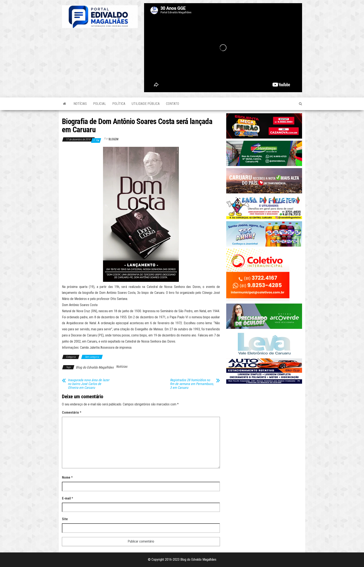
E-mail (67, 498)
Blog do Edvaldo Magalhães (95, 367)
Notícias (80, 104)
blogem (113, 139)
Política (118, 104)
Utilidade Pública (146, 104)
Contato (172, 104)
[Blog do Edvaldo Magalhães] (64, 103)
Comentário (71, 412)
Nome (67, 477)
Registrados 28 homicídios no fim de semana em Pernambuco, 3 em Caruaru (192, 384)
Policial (99, 104)
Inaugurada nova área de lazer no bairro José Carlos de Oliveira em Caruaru (88, 384)
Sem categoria (92, 356)
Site (65, 519)
